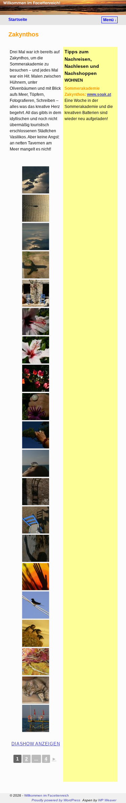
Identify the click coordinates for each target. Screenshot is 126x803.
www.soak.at (99, 94)
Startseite (17, 19)
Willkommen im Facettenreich (46, 795)
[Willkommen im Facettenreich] (63, 7)
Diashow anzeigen (35, 743)
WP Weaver (107, 800)
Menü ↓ (110, 20)
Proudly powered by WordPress (56, 800)
